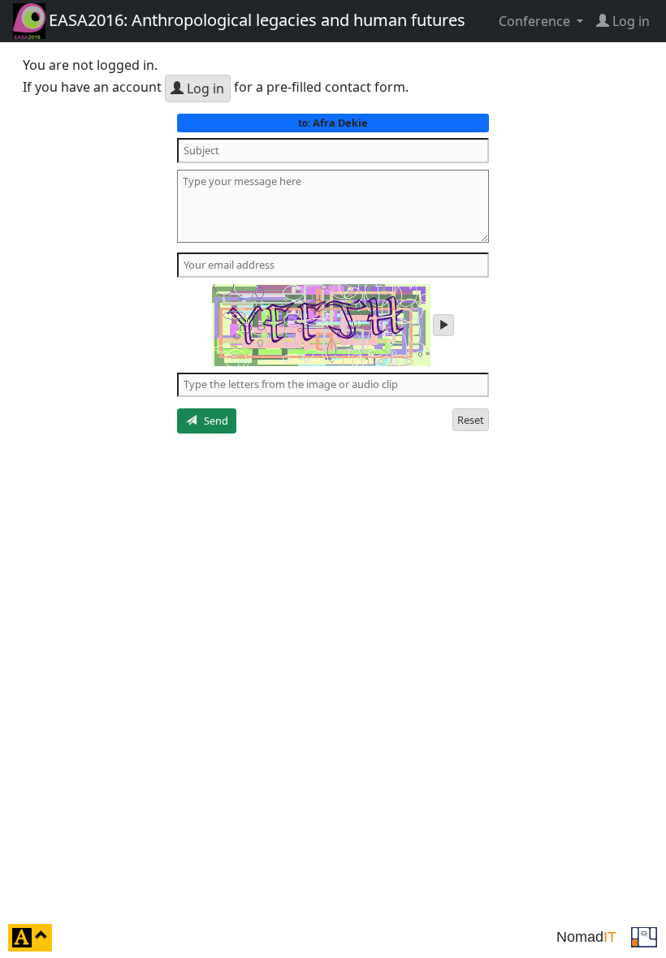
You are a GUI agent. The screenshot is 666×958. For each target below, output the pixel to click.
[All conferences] (644, 936)
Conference (536, 21)
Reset (470, 419)
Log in (204, 88)
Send (212, 420)
